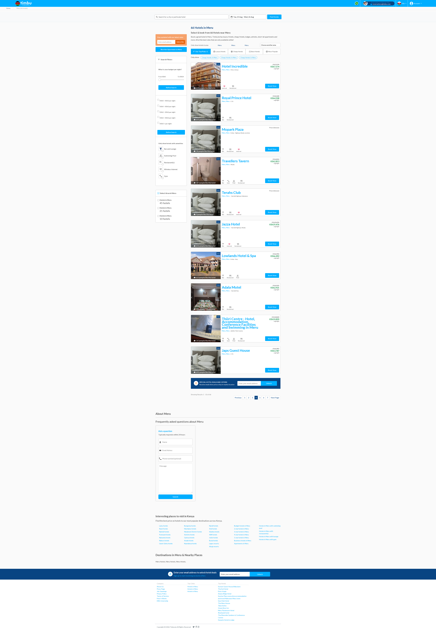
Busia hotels (213, 541)
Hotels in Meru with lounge (268, 536)
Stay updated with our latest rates (170, 37)
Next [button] (220, 108)
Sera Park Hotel (223, 601)
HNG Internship (162, 601)
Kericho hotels (189, 535)
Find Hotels (274, 17)
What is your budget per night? (170, 69)
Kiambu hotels (214, 532)
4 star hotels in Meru (241, 535)
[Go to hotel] (206, 76)
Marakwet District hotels (193, 532)
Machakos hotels (190, 529)
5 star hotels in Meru (241, 538)
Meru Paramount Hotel (226, 610)
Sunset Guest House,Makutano (229, 587)
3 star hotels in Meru (241, 532)
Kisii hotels (213, 529)
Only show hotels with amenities (170, 143)
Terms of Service (163, 596)
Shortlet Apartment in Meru (171, 49)
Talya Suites (222, 606)
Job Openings (162, 591)
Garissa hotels (189, 538)
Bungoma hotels (190, 526)
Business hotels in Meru (242, 541)
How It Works (162, 598)
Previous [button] (192, 108)
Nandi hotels (213, 526)
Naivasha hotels (164, 538)
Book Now (272, 86)
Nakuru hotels (164, 541)
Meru (228, 70)
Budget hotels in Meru (242, 526)
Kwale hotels (188, 541)
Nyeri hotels (163, 529)
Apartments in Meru (241, 543)
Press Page (161, 589)
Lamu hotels (163, 526)
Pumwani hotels (165, 535)
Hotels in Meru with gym (267, 539)
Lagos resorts (214, 543)
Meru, (224, 70)
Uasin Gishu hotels (166, 543)
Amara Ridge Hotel (224, 594)
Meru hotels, (160, 562)
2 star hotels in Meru (241, 529)
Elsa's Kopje (222, 591)
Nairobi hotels (164, 532)
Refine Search (171, 87)
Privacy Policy (161, 594)
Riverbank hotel (223, 613)
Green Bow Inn (223, 608)
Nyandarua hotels (190, 543)
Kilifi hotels (213, 535)
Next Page (275, 398)
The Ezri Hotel (223, 589)
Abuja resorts (214, 546)
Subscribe (180, 42)
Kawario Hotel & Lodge (226, 620)
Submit (175, 497)
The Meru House (224, 603)
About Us (160, 587)
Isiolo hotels (213, 538)
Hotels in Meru (165, 200)
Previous (238, 398)
